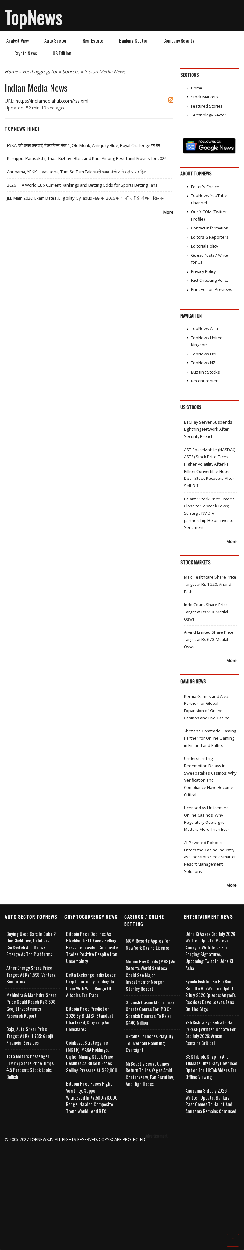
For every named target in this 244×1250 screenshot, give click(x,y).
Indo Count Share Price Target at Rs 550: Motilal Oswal (206, 612)
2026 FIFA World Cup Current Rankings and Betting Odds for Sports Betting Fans (82, 185)
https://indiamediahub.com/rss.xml (52, 101)
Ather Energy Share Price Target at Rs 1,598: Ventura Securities (31, 974)
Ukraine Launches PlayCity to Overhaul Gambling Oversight (149, 1043)
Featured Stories (207, 106)
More (168, 212)
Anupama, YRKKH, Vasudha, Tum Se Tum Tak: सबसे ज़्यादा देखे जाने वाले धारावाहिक (76, 172)
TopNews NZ (203, 363)
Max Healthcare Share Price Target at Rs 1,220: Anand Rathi (210, 584)
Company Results (178, 40)
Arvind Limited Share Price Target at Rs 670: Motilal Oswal (209, 639)
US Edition (62, 53)
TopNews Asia (204, 328)
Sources (70, 72)
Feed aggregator (40, 72)
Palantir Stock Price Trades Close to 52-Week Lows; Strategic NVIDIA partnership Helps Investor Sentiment (209, 513)
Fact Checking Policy (209, 280)
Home (11, 72)
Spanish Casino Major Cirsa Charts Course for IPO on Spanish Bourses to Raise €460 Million (150, 1012)
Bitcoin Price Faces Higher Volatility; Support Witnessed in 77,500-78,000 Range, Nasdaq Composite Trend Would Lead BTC (92, 1097)
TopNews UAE (204, 354)
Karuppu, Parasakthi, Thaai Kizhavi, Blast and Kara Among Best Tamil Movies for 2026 (86, 158)
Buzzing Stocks (205, 372)
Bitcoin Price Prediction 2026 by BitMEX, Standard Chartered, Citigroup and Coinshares (89, 1019)
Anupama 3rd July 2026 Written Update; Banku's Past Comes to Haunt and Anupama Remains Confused (211, 1100)
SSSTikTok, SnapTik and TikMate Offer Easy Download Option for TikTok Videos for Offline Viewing (211, 1067)
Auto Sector (55, 40)
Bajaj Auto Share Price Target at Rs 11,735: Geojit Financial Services (30, 1036)
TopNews (34, 16)
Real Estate (93, 40)
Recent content (205, 381)
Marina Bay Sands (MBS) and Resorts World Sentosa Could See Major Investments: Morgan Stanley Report (152, 975)
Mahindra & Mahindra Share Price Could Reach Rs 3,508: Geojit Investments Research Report (31, 1005)
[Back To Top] (233, 1240)
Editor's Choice (205, 186)
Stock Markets (204, 97)
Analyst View (17, 40)
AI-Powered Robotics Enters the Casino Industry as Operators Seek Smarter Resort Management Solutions (210, 857)
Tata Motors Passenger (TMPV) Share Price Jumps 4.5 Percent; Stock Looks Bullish (30, 1066)
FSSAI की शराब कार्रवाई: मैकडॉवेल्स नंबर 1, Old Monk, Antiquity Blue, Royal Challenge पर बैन (83, 145)
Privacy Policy (203, 271)
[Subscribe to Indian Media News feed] (170, 101)
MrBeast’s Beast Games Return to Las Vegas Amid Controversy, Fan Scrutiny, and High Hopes (150, 1074)
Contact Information (209, 228)
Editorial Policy (204, 246)
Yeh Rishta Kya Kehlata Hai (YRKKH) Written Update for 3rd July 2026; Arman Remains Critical (211, 1032)
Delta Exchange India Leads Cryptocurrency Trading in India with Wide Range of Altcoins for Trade (91, 985)
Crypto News (25, 53)
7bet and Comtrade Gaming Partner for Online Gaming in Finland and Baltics (210, 738)
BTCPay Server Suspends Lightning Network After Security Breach (208, 429)
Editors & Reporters (209, 237)
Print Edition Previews (211, 289)
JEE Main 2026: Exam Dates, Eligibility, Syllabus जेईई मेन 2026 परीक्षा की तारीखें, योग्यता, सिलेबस (86, 198)
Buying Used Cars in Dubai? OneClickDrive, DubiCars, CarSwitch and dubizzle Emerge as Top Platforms (31, 944)
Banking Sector (133, 40)
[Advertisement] (122, 1187)
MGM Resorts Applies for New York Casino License (148, 944)
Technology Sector (208, 115)
